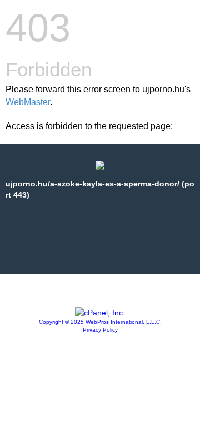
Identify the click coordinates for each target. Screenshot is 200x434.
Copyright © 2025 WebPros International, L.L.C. (100, 322)
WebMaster (28, 102)
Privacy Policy (100, 330)
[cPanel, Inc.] (100, 312)
